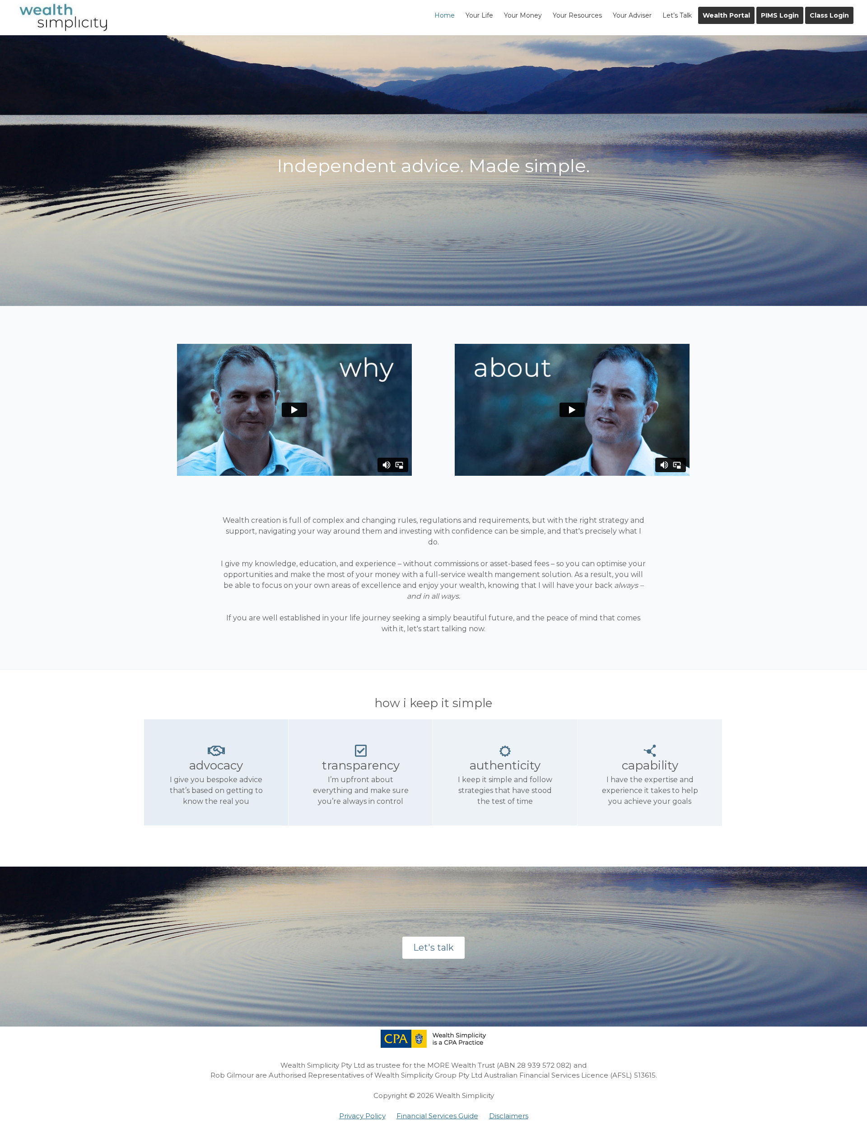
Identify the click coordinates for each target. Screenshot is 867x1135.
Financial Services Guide (437, 1116)
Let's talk (433, 947)
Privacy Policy (362, 1116)
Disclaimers (508, 1116)
